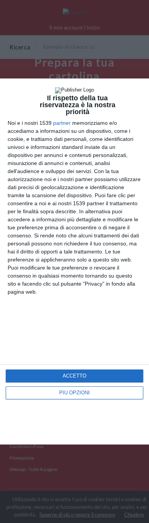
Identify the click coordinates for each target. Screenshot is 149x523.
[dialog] (74, 261)
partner (62, 123)
